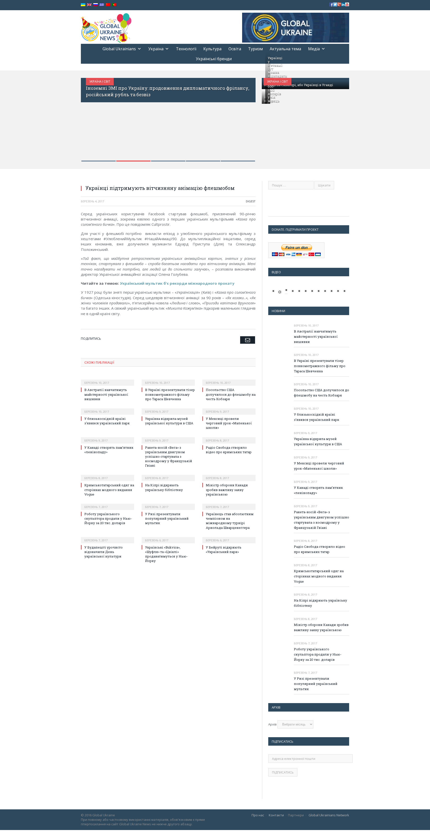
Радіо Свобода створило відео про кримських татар (229, 449)
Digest (251, 201)
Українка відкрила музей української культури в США (169, 420)
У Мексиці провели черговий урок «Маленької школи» (229, 423)
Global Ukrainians (119, 49)
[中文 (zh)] (108, 4)
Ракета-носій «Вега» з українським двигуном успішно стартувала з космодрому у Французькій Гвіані (168, 456)
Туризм (255, 49)
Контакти (276, 815)
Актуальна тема (285, 49)
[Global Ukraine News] (106, 27)
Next (246, 116)
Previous (90, 116)
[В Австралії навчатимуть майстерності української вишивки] (107, 379)
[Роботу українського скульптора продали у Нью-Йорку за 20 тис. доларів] (107, 503)
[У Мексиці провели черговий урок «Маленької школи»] (229, 408)
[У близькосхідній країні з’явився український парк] (107, 408)
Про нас (258, 815)
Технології (186, 49)
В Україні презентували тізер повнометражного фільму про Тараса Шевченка (170, 394)
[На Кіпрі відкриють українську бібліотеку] (168, 474)
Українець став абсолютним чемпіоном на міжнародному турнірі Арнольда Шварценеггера (230, 521)
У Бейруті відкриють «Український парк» (223, 549)
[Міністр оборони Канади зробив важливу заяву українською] (229, 474)
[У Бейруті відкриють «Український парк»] (229, 537)
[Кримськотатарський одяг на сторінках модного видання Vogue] (107, 474)
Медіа (314, 49)
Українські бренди (214, 58)
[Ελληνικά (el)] (102, 4)
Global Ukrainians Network (329, 815)
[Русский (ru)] (95, 4)
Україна (155, 49)
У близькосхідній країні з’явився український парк (107, 420)
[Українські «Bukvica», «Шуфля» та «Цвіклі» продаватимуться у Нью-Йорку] (168, 537)
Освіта (234, 49)
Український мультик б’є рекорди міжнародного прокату (177, 283)
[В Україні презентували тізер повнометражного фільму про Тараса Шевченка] (168, 379)
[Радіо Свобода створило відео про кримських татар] (229, 437)
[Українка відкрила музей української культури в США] (168, 408)
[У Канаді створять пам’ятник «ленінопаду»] (107, 437)
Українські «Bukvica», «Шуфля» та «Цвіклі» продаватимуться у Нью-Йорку (166, 554)
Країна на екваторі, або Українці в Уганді (298, 85)
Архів (272, 724)
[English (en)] (89, 4)
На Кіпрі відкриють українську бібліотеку (164, 487)
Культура (212, 49)
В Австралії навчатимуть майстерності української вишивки (106, 394)
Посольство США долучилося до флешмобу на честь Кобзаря (231, 394)
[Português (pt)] (114, 4)
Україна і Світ (99, 81)
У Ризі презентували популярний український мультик (167, 518)
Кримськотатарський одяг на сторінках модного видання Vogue (109, 489)
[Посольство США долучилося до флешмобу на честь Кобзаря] (229, 379)
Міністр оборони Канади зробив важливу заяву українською (227, 489)
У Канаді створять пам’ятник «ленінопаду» (318, 490)
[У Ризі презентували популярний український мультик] (168, 503)
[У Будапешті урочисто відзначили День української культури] (107, 537)
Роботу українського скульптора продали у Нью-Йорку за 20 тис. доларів (108, 518)
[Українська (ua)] (83, 4)
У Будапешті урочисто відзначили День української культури (103, 551)
